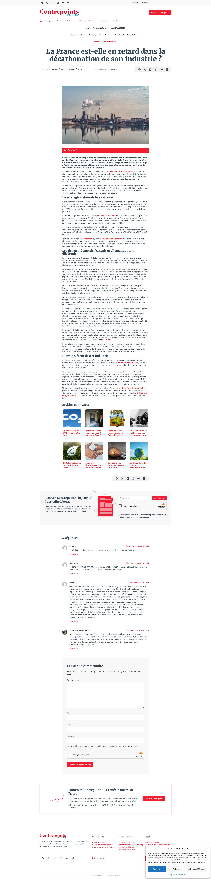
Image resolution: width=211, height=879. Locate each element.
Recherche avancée (140, 2)
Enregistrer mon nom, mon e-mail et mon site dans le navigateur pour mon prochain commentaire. (103, 747)
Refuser (176, 869)
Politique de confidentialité (176, 875)
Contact (116, 21)
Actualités (71, 21)
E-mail (70, 725)
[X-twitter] (52, 2)
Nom (69, 713)
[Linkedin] (57, 2)
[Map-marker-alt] (67, 2)
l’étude (106, 340)
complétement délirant (111, 239)
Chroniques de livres (87, 21)
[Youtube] (62, 2)
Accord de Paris (108, 216)
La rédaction (104, 21)
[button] (206, 848)
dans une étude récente (121, 172)
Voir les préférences (197, 869)
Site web (71, 736)
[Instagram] (47, 2)
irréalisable (89, 239)
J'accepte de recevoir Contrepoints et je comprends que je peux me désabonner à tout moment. (143, 516)
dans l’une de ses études (133, 388)
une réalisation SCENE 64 (110, 875)
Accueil (74, 35)
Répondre (73, 554)
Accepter (157, 869)
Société (97, 42)
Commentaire (74, 680)
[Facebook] (42, 2)
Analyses (49, 21)
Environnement (110, 42)
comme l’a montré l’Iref (127, 363)
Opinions (60, 21)
